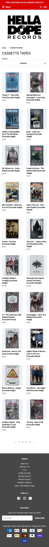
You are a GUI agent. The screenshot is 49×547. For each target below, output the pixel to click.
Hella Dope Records (24, 526)
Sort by (4, 59)
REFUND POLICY (25, 476)
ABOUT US (24, 464)
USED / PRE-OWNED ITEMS (24, 486)
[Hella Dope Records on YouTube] (30, 499)
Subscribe (40, 518)
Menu (8, 7)
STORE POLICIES (25, 473)
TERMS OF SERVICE (24, 483)
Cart (45, 7)
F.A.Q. (24, 470)
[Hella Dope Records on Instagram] (24, 499)
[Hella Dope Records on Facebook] (18, 499)
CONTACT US (25, 467)
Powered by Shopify (39, 526)
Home (4, 48)
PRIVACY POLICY (24, 479)
